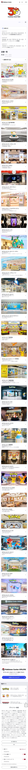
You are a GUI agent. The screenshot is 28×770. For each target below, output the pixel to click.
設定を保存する (14, 767)
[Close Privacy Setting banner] (26, 705)
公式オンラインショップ (14, 677)
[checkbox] (24, 754)
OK (14, 744)
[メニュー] (26, 2)
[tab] (19, 22)
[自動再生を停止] (25, 22)
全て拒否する (14, 741)
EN (22, 2)
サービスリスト (6, 751)
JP (19, 2)
